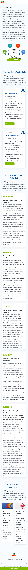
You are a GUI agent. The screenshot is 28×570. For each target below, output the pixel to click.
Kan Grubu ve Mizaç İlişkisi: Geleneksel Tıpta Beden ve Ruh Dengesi (20, 518)
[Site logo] (2, 2)
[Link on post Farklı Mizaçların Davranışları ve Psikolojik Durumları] (7, 506)
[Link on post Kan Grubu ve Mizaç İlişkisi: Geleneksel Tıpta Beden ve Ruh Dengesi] (20, 506)
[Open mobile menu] (26, 2)
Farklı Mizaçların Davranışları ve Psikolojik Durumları (7, 517)
